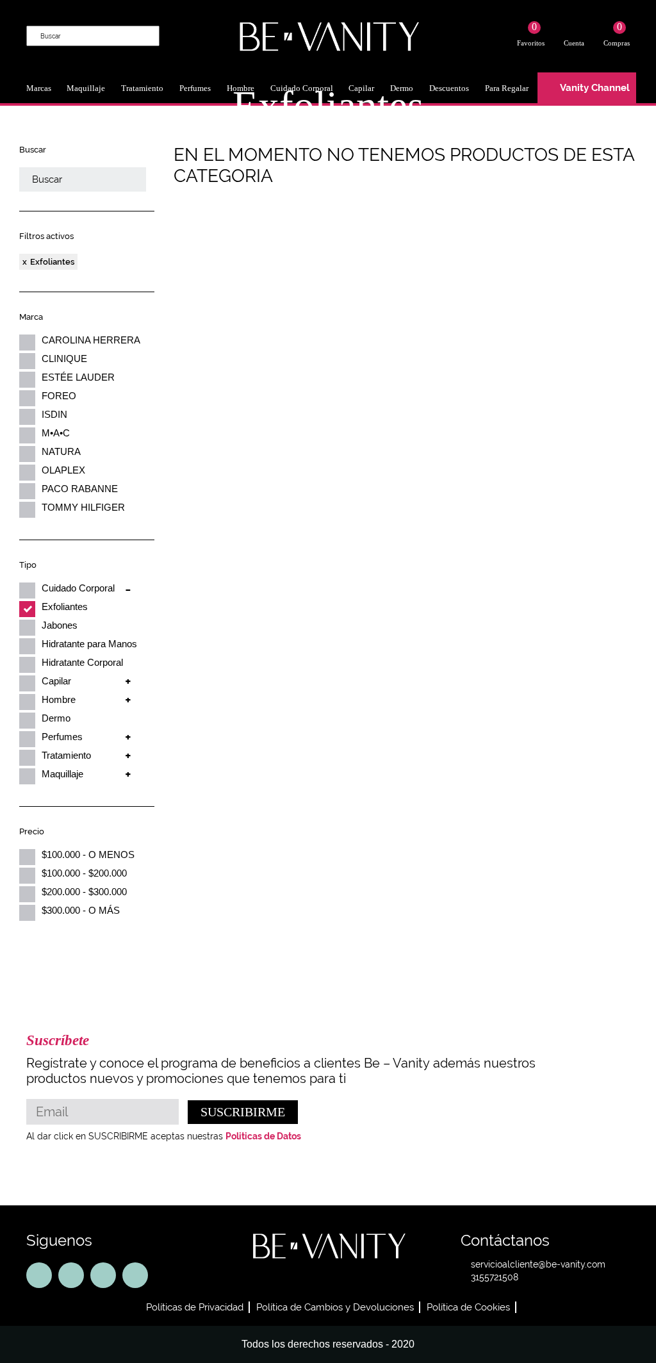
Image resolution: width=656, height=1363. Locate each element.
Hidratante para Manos (89, 643)
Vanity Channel (595, 88)
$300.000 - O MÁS (81, 910)
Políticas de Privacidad (194, 1307)
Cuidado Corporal (78, 587)
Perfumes (195, 88)
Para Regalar (507, 88)
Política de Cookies (468, 1307)
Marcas (38, 88)
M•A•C (56, 432)
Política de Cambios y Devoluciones (335, 1307)
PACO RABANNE (80, 488)
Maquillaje (86, 88)
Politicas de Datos (263, 1136)
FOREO (59, 395)
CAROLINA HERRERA (91, 340)
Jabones (60, 625)
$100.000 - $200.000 (84, 873)
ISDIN (54, 414)
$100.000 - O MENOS (88, 854)
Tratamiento (142, 88)
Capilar (56, 680)
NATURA (61, 451)
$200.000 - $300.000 (84, 891)
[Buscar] (148, 35)
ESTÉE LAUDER (78, 377)
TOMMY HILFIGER (83, 507)
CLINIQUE (64, 358)
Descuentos (449, 88)
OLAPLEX (63, 470)
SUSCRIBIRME (243, 1112)
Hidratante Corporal (82, 662)
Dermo (56, 718)
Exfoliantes (52, 262)
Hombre (59, 699)
